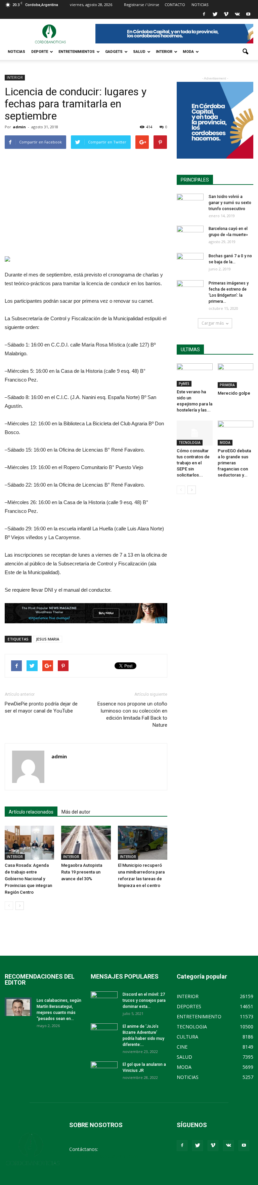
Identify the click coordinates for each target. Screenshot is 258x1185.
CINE (182, 1047)
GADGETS (114, 52)
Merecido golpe (234, 393)
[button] (245, 52)
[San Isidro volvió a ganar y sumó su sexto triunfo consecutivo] (190, 203)
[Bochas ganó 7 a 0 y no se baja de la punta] (190, 262)
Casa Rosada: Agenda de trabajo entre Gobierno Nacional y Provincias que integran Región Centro (28, 879)
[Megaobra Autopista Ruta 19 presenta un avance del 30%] (86, 843)
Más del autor (75, 812)
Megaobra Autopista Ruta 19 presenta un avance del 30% (81, 872)
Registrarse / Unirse (141, 4)
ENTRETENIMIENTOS (76, 52)
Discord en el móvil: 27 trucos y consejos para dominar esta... (144, 1000)
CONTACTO (175, 4)
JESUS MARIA (47, 638)
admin (19, 126)
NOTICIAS (16, 52)
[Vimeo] (226, 14)
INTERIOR (164, 52)
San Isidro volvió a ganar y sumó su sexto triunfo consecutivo (230, 202)
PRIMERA (227, 385)
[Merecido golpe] (236, 375)
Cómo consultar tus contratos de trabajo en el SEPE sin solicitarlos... (193, 463)
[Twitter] (215, 14)
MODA (188, 52)
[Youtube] (248, 14)
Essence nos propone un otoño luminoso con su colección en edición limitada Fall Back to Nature (132, 714)
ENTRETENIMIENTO (199, 1016)
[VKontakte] (237, 14)
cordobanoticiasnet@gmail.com (103, 1156)
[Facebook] (204, 14)
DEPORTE (39, 52)
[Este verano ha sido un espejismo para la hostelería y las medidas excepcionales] (195, 375)
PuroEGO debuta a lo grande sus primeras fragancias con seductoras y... (234, 463)
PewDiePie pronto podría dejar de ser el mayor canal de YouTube (41, 707)
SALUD (139, 52)
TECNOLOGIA (190, 442)
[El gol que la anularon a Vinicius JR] (104, 1070)
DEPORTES (189, 1006)
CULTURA (187, 1036)
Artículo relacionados (31, 812)
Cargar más (213, 323)
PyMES (184, 383)
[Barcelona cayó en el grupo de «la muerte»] (190, 235)
